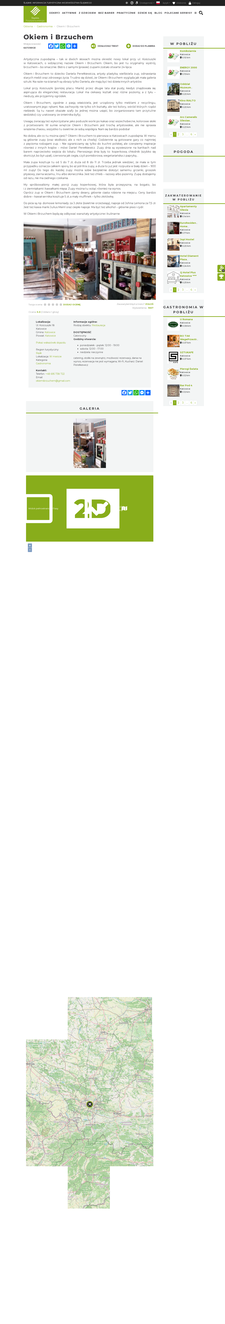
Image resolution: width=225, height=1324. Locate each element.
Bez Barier (106, 13)
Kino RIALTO (188, 100)
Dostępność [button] (146, 3)
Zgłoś (149, 304)
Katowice (183, 169)
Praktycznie (126, 13)
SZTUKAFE (186, 352)
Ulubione (181, 3)
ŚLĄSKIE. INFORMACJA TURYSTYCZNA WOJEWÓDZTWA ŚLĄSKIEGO (58, 2)
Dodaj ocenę (72, 304)
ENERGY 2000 (188, 67)
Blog (158, 13)
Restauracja (98, 325)
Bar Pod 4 (186, 385)
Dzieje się (145, 13)
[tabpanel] (89, 444)
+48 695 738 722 (55, 373)
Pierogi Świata (189, 368)
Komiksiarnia (188, 51)
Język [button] (165, 3)
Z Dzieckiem (87, 13)
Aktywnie (69, 13)
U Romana (186, 319)
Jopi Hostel (187, 239)
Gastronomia (43, 363)
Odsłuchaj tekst (108, 46)
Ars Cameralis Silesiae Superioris (188, 120)
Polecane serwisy (178, 13)
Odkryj (54, 13)
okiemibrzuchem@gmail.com (53, 380)
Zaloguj (196, 3)
